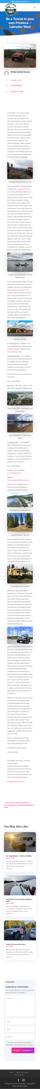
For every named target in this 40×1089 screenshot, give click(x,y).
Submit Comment (23, 1050)
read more (9, 868)
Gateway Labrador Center (20, 290)
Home (11, 1072)
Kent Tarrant (25, 72)
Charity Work (19, 1075)
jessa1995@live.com (14, 473)
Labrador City (22, 189)
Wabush (20, 192)
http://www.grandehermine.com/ (18, 480)
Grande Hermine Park (14, 352)
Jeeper (19, 80)
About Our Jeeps (22, 1072)
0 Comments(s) (16, 85)
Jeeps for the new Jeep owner (15, 944)
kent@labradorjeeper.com (16, 781)
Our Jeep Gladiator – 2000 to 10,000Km (19, 856)
